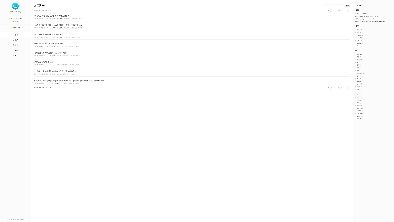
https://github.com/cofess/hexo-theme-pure (372, 21)
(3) (360, 78)
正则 (61, 28)
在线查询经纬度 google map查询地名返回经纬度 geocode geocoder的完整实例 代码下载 (69, 81)
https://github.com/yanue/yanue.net (369, 19)
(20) (361, 38)
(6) (362, 35)
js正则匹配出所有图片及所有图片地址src (50, 34)
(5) (361, 86)
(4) (362, 43)
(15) (361, 29)
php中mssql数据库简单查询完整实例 (48, 44)
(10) (361, 32)
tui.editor (376, 16)
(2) (360, 57)
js (60, 55)
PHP (54, 18)
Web (54, 37)
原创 (61, 18)
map (58, 83)
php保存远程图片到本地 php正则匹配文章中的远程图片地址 (58, 25)
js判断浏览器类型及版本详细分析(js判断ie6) (51, 53)
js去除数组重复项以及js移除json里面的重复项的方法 (55, 71)
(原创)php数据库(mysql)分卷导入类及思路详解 (52, 16)
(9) (361, 40)
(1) (362, 54)
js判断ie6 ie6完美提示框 (43, 62)
